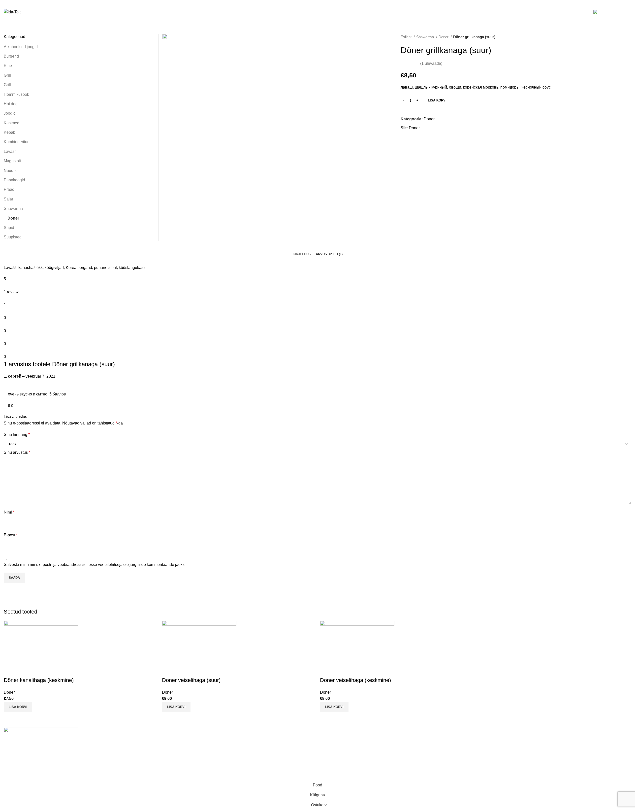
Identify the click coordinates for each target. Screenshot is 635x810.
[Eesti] (601, 12)
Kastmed (11, 123)
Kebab (9, 132)
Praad (9, 189)
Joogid (10, 113)
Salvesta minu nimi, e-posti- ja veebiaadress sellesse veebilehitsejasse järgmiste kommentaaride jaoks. (95, 564)
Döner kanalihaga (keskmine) (39, 680)
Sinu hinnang (17, 434)
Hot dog (11, 104)
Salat (8, 199)
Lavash (10, 151)
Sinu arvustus (17, 452)
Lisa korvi (437, 100)
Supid (9, 228)
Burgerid (11, 56)
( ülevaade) (431, 63)
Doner (444, 37)
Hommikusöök (16, 94)
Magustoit (12, 161)
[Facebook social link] (405, 136)
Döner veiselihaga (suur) (191, 680)
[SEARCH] (582, 12)
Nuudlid (11, 170)
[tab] (302, 254)
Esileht (407, 37)
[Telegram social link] (416, 136)
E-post (11, 535)
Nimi (9, 512)
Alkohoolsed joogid (21, 47)
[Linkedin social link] (410, 136)
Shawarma (425, 37)
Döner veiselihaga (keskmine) (355, 680)
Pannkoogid (14, 180)
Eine (8, 66)
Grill (7, 75)
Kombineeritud (17, 142)
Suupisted (13, 237)
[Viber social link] (422, 136)
